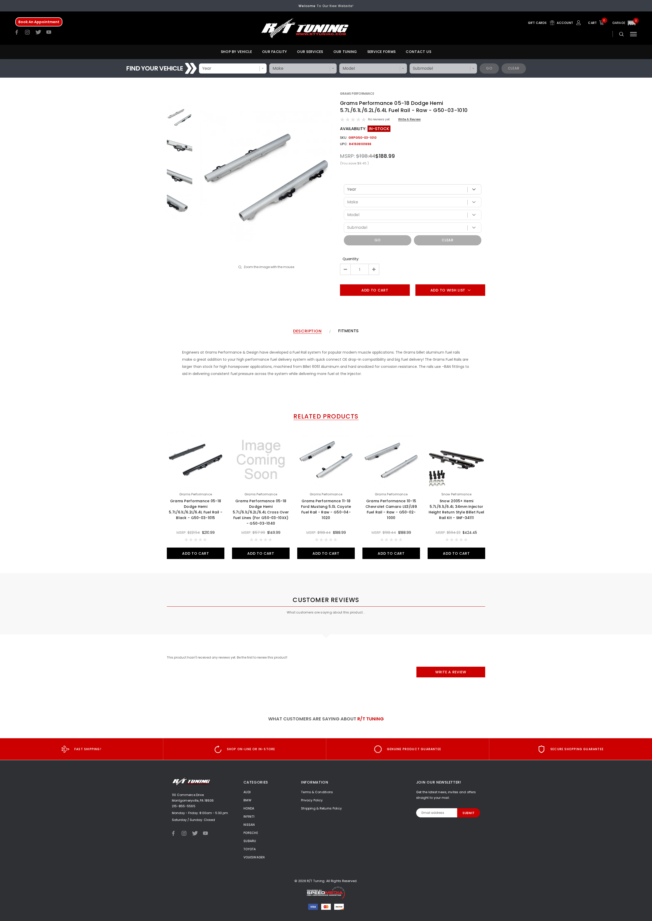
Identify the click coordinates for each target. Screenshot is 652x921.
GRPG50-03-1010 (362, 137)
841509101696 (360, 144)
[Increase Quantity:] (374, 269)
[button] (624, 23)
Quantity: (351, 258)
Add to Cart (195, 553)
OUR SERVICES (310, 52)
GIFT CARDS (538, 23)
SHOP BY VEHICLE (236, 52)
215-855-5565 (183, 806)
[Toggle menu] (633, 34)
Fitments (348, 331)
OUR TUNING (345, 52)
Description (307, 331)
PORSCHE (250, 833)
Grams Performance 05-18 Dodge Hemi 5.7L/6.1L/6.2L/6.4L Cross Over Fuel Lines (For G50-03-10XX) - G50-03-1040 (261, 512)
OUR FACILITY (274, 52)
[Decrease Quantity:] (345, 269)
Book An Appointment (38, 21)
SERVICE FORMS (381, 52)
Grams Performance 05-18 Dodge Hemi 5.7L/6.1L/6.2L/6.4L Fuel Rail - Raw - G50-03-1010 (404, 107)
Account (565, 23)
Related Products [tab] (325, 416)
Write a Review (409, 119)
